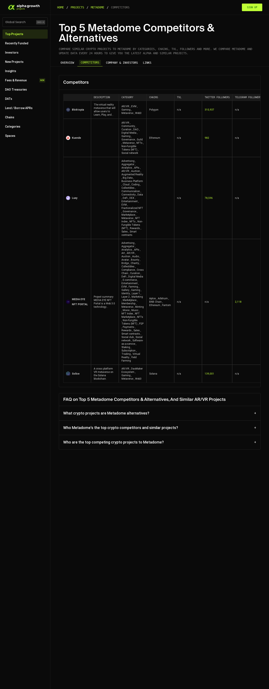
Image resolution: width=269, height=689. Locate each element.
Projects (77, 7)
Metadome (97, 7)
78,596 (209, 198)
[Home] (23, 7)
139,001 (209, 373)
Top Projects (14, 34)
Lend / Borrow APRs (19, 108)
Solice (75, 373)
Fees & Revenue (24, 80)
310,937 (209, 109)
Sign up (252, 7)
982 (207, 137)
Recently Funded (16, 43)
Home (60, 7)
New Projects (14, 61)
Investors (11, 52)
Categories (12, 126)
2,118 (238, 301)
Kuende (76, 137)
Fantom (166, 305)
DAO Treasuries (16, 89)
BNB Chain (155, 301)
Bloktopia (78, 109)
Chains (9, 117)
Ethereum (154, 137)
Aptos (152, 298)
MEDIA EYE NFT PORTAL (80, 302)
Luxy (74, 198)
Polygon (153, 109)
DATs (8, 98)
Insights (10, 71)
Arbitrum (163, 298)
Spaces (10, 135)
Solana (153, 373)
